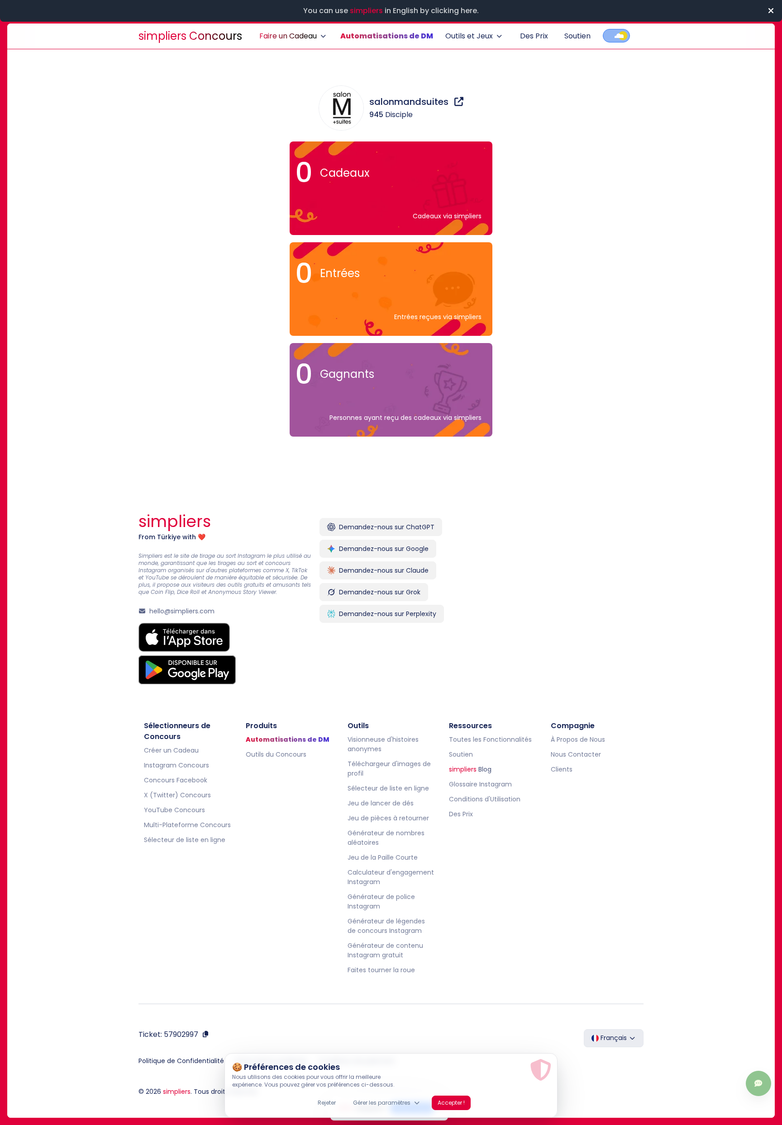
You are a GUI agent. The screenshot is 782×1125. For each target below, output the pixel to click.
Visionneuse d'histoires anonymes (383, 744)
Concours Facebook (175, 780)
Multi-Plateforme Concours (187, 824)
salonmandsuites (410, 101)
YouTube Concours (174, 809)
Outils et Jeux (469, 36)
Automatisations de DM (386, 36)
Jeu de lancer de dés (381, 803)
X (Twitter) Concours (177, 795)
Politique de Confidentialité (181, 1060)
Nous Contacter (576, 754)
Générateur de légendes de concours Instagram (386, 926)
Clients (561, 769)
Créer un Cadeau (171, 750)
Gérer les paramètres (381, 1102)
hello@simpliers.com (182, 611)
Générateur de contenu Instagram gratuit (385, 950)
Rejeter (327, 1102)
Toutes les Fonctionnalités (490, 739)
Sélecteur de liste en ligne (184, 839)
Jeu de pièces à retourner (388, 818)
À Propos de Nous (578, 739)
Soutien (577, 36)
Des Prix (534, 36)
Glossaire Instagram (480, 784)
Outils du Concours (276, 754)
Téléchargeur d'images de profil (389, 768)
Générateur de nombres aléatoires (386, 837)
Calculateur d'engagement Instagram (391, 877)
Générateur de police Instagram (381, 901)
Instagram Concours (176, 765)
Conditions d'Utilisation (484, 799)
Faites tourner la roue (381, 969)
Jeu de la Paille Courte (383, 857)
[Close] (770, 11)
